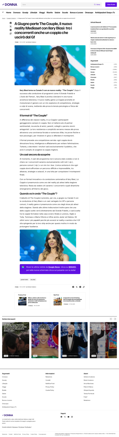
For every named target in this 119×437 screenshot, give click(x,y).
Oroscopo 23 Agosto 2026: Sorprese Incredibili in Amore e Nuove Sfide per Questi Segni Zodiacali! (104, 51)
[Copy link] (10, 33)
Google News (54, 267)
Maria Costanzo (89, 380)
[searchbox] (57, 4)
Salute (92, 82)
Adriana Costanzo (89, 377)
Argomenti (6, 373)
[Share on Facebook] (10, 23)
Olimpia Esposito (89, 390)
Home (3, 18)
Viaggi (92, 87)
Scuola (92, 85)
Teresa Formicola (89, 393)
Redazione (49, 377)
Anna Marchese (89, 383)
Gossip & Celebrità (11, 18)
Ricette (92, 80)
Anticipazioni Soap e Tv (97, 64)
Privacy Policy (50, 387)
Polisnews (15, 427)
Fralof (85, 397)
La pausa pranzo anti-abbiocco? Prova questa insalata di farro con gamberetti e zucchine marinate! (103, 29)
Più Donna (21, 427)
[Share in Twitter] (10, 26)
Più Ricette (28, 427)
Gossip (16, 42)
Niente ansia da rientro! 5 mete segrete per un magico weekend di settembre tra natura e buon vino (103, 40)
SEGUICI (72, 267)
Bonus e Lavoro (95, 67)
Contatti (48, 380)
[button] (3, 12)
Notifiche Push (50, 383)
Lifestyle (93, 74)
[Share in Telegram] (10, 30)
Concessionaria (42, 434)
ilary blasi (33, 279)
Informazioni (50, 373)
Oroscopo (93, 77)
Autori (86, 373)
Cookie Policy (50, 390)
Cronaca (30, 305)
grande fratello (24, 279)
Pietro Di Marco (88, 387)
